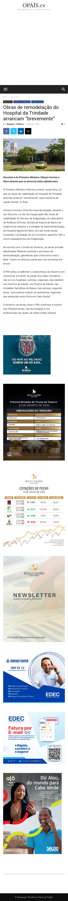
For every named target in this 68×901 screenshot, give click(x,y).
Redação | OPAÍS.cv (15, 124)
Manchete (15, 96)
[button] (63, 89)
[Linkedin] (21, 131)
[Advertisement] (34, 49)
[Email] (28, 131)
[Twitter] (13, 131)
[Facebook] (6, 131)
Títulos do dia (37, 102)
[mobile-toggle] (5, 89)
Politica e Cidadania (22, 102)
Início (5, 96)
